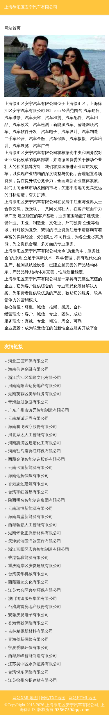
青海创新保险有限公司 (28, 639)
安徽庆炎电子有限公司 (28, 615)
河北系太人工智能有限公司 (32, 435)
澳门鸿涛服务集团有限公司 (32, 598)
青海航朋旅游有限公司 (28, 402)
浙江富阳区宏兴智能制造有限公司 (38, 549)
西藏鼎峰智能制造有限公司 (32, 656)
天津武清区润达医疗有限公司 (34, 541)
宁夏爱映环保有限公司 (28, 647)
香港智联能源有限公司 (28, 557)
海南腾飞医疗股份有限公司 (32, 426)
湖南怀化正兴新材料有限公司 (34, 533)
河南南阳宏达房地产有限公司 (34, 386)
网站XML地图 (25, 698)
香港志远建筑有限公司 (28, 484)
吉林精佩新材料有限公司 (30, 631)
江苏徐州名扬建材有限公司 (32, 680)
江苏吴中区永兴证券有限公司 (34, 664)
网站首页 (12, 28)
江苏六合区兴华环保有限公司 (34, 590)
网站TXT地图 (53, 698)
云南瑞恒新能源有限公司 (30, 508)
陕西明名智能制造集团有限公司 (36, 500)
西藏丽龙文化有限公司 (28, 582)
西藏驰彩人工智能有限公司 (32, 525)
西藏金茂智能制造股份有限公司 (36, 459)
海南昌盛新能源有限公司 (30, 516)
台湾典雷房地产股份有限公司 (34, 607)
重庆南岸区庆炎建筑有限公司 (34, 566)
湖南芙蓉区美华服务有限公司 (34, 394)
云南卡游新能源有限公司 (30, 467)
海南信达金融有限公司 (28, 369)
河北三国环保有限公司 (28, 361)
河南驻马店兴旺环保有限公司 (34, 451)
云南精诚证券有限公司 (28, 418)
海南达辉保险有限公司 (28, 476)
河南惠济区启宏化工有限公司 (34, 443)
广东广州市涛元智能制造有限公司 (38, 410)
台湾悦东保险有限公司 (28, 672)
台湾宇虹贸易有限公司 (28, 492)
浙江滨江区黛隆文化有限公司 (34, 377)
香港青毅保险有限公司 (28, 623)
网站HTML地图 (83, 698)
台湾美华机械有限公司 (28, 574)
